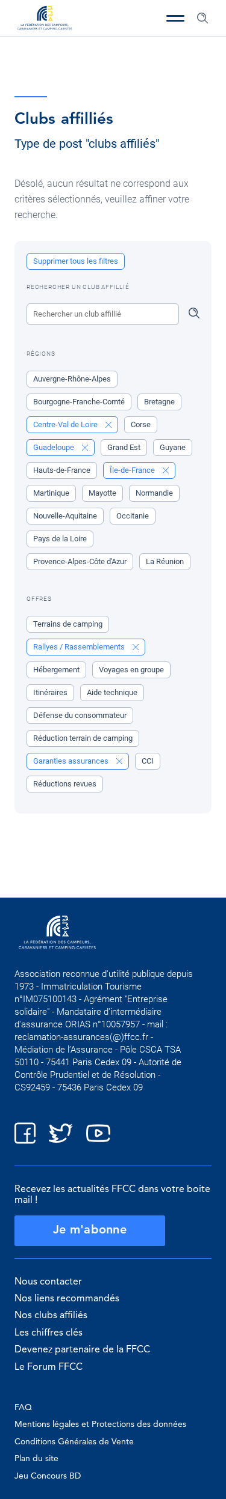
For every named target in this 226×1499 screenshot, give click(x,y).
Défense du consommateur (80, 715)
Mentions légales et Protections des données (100, 1424)
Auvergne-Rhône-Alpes (72, 378)
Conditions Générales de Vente (74, 1442)
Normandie (154, 492)
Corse (141, 424)
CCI (148, 760)
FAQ (23, 1407)
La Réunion (165, 561)
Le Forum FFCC (48, 1367)
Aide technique (112, 692)
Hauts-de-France (61, 470)
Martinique (51, 492)
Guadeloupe (54, 447)
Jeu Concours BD (47, 1476)
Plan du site (36, 1459)
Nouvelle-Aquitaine (65, 515)
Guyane (173, 447)
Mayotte (102, 492)
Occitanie (132, 515)
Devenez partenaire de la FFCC (82, 1350)
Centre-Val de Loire (66, 424)
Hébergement (56, 669)
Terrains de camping (67, 623)
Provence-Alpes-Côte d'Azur (80, 561)
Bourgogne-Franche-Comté (79, 401)
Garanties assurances (71, 760)
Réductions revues (64, 783)
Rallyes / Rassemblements (80, 646)
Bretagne (159, 401)
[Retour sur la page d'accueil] (44, 19)
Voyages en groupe (131, 669)
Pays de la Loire (60, 538)
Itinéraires (50, 692)
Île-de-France (133, 470)
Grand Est (123, 447)
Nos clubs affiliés (50, 1316)
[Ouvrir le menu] (175, 18)
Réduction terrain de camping (83, 738)
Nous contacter (48, 1282)
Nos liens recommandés (66, 1299)
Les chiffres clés (48, 1333)
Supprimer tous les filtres (75, 261)
